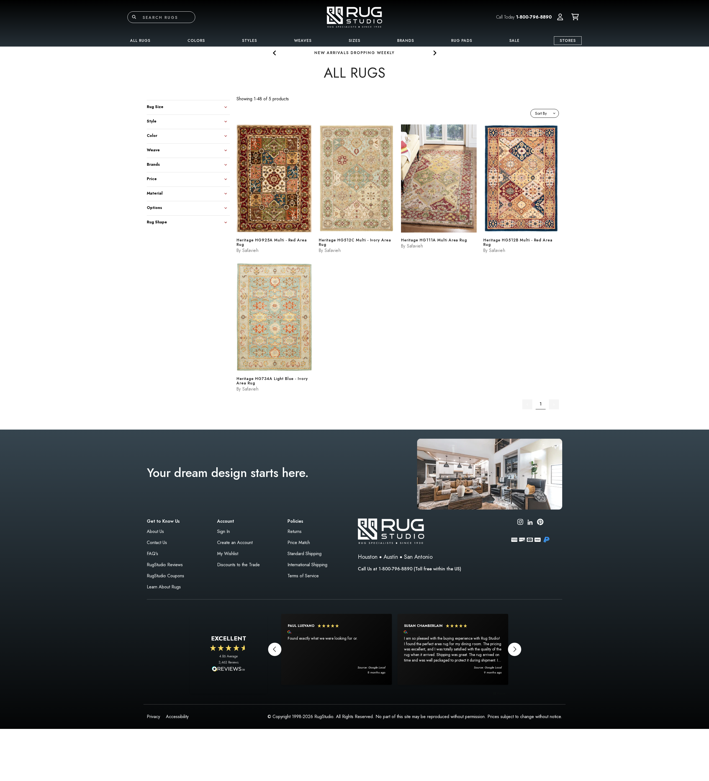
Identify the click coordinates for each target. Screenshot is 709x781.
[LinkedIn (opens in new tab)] (530, 522)
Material (155, 192)
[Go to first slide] (434, 53)
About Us (155, 531)
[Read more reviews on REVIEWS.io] (228, 669)
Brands (405, 40)
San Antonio (418, 557)
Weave (153, 149)
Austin (391, 557)
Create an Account (235, 542)
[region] (394, 649)
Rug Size (155, 106)
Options (154, 207)
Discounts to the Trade (238, 564)
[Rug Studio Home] (354, 17)
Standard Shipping (304, 553)
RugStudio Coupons (165, 576)
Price (152, 178)
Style (151, 120)
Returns (294, 531)
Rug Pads (461, 40)
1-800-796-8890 (534, 17)
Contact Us (157, 542)
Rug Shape (157, 221)
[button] (560, 17)
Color (152, 135)
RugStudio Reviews (165, 564)
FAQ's (152, 553)
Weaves (303, 40)
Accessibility (177, 716)
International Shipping (307, 564)
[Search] (134, 17)
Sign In (223, 531)
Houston (367, 557)
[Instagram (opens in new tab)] (520, 523)
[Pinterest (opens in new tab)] (540, 523)
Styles (249, 40)
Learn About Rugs (164, 587)
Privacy (153, 716)
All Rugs (140, 40)
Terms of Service (303, 576)
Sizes (354, 40)
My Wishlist (227, 553)
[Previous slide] (274, 53)
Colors (196, 40)
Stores (568, 40)
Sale (514, 40)
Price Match (298, 542)
